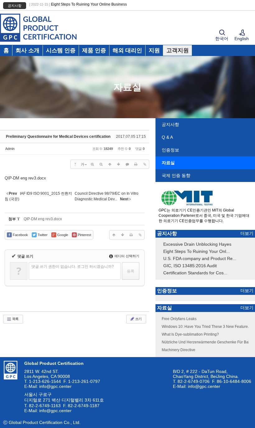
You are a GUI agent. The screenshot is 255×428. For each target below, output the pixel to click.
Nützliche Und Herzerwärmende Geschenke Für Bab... (207, 342)
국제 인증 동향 (176, 175)
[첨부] (144, 164)
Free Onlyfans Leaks (179, 319)
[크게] (92, 164)
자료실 (168, 162)
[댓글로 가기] (127, 164)
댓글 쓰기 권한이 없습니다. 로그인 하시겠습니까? (72, 266)
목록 (15, 319)
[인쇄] (136, 164)
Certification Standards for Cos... (195, 272)
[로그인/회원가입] (242, 33)
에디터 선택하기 (126, 256)
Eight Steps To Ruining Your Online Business (89, 4)
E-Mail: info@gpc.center (48, 386)
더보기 (246, 233)
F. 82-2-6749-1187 (81, 405)
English (241, 38)
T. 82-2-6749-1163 (42, 405)
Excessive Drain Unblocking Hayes (197, 244)
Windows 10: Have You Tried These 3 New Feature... (206, 326)
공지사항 (170, 124)
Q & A (167, 137)
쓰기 (138, 319)
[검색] (222, 33)
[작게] (101, 164)
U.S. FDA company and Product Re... (199, 258)
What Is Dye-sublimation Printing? (190, 334)
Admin (10, 149)
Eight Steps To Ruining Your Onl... (196, 251)
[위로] (109, 164)
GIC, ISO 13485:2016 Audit (190, 265)
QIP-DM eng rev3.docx (25, 178)
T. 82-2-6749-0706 (191, 381)
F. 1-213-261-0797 (81, 381)
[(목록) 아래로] (118, 164)
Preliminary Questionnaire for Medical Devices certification (58, 136)
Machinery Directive (178, 350)
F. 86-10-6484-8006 (231, 381)
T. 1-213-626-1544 (42, 381)
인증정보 (170, 149)
